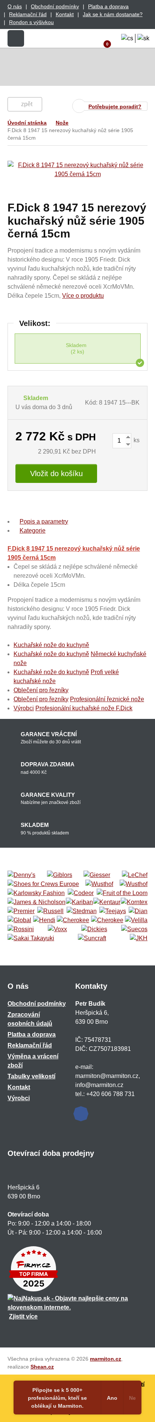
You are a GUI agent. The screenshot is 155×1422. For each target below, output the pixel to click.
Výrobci (24, 708)
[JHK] (138, 938)
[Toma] (107, 920)
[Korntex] (134, 902)
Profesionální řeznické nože (107, 699)
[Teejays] (112, 911)
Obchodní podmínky (55, 6)
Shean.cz (42, 1367)
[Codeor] (81, 893)
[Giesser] (97, 875)
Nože (62, 123)
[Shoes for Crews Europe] (43, 884)
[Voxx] (57, 929)
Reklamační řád (28, 14)
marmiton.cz (105, 1359)
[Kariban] (79, 902)
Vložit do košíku (56, 473)
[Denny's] (21, 875)
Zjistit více (23, 1316)
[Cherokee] (73, 920)
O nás (15, 6)
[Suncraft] (92, 938)
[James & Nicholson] (36, 902)
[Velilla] (136, 920)
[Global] (19, 920)
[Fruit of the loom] (122, 893)
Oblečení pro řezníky (41, 690)
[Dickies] (94, 929)
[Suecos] (134, 929)
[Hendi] (44, 920)
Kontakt (65, 14)
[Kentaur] (106, 902)
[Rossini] (21, 929)
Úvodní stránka (27, 123)
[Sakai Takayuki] (31, 938)
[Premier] (21, 911)
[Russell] (50, 911)
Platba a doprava (108, 6)
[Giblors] (59, 875)
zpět (26, 104)
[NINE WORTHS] (133, 884)
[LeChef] (134, 875)
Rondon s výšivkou (31, 22)
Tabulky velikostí (31, 1076)
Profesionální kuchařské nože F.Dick (83, 708)
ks (136, 440)
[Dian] (138, 911)
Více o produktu (83, 295)
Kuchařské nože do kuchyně (51, 645)
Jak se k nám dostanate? (113, 14)
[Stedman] (82, 911)
